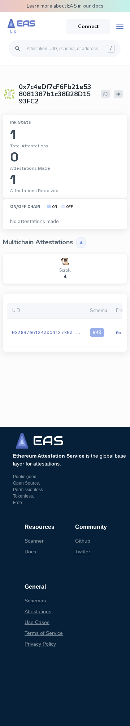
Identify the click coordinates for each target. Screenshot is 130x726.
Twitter (82, 551)
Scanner (34, 541)
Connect (88, 26)
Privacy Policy (40, 644)
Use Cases (37, 622)
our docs (93, 6)
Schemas (35, 600)
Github (82, 541)
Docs (30, 551)
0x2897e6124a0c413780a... (46, 332)
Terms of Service (44, 633)
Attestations (38, 611)
